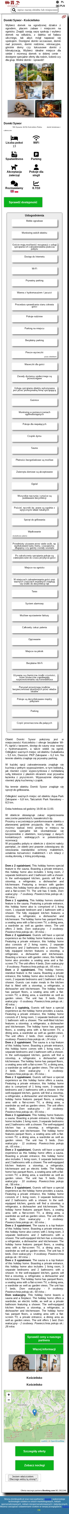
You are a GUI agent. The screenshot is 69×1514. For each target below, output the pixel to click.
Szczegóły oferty (34, 1451)
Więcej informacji (44, 1349)
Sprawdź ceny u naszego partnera (44, 1338)
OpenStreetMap (57, 1440)
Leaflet (44, 1440)
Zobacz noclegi (34, 1465)
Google (47, 1499)
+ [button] (9, 1394)
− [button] (9, 1400)
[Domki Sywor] (21, 72)
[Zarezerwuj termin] (64, 17)
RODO (65, 1506)
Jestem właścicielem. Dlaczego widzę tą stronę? (23, 1478)
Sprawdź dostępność (23, 202)
